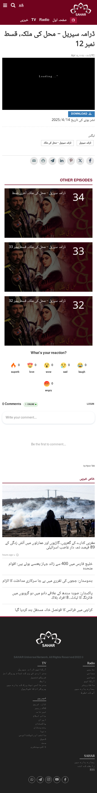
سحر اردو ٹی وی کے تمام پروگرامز (24, 673)
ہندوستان (40, 727)
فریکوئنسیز (38, 677)
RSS (92, 769)
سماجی (91, 673)
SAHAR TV (48, 640)
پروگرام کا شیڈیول (33, 688)
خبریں (24, 20)
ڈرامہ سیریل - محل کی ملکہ (57, 143)
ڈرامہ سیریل (85, 143)
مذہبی (91, 669)
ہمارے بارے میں (84, 688)
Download (79, 114)
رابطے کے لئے (86, 766)
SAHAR (82, 10)
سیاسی (91, 677)
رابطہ (42, 681)
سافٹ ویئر (88, 685)
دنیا (43, 731)
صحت (44, 742)
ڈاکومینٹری (38, 746)
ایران (42, 719)
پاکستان (40, 723)
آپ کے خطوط (88, 692)
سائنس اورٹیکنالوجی (32, 735)
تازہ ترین (39, 704)
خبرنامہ (40, 711)
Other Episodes (76, 181)
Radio (44, 20)
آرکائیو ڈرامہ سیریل (32, 669)
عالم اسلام (39, 715)
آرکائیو (89, 681)
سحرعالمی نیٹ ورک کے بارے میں (26, 685)
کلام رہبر (40, 708)
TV (33, 20)
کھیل (43, 738)
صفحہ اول (60, 20)
